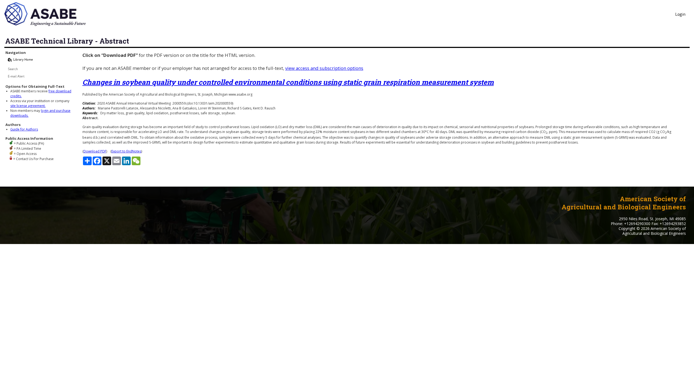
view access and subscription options (324, 68)
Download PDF (94, 151)
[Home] (10, 60)
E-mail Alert (16, 76)
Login (680, 15)
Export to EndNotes (126, 151)
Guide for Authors (24, 129)
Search (13, 69)
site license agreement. (28, 105)
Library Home (23, 59)
